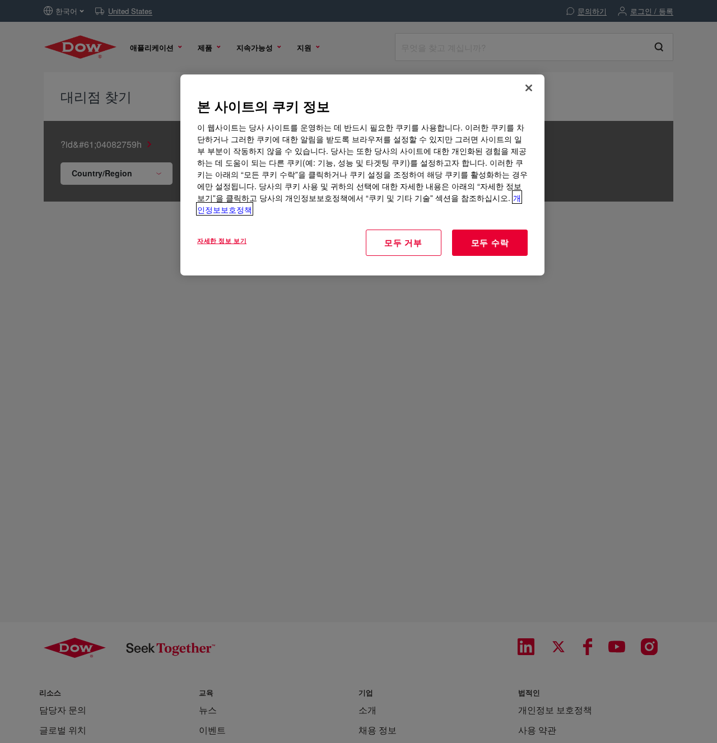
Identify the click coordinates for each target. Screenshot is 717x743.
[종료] (528, 88)
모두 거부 (403, 242)
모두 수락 (490, 242)
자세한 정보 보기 (221, 239)
